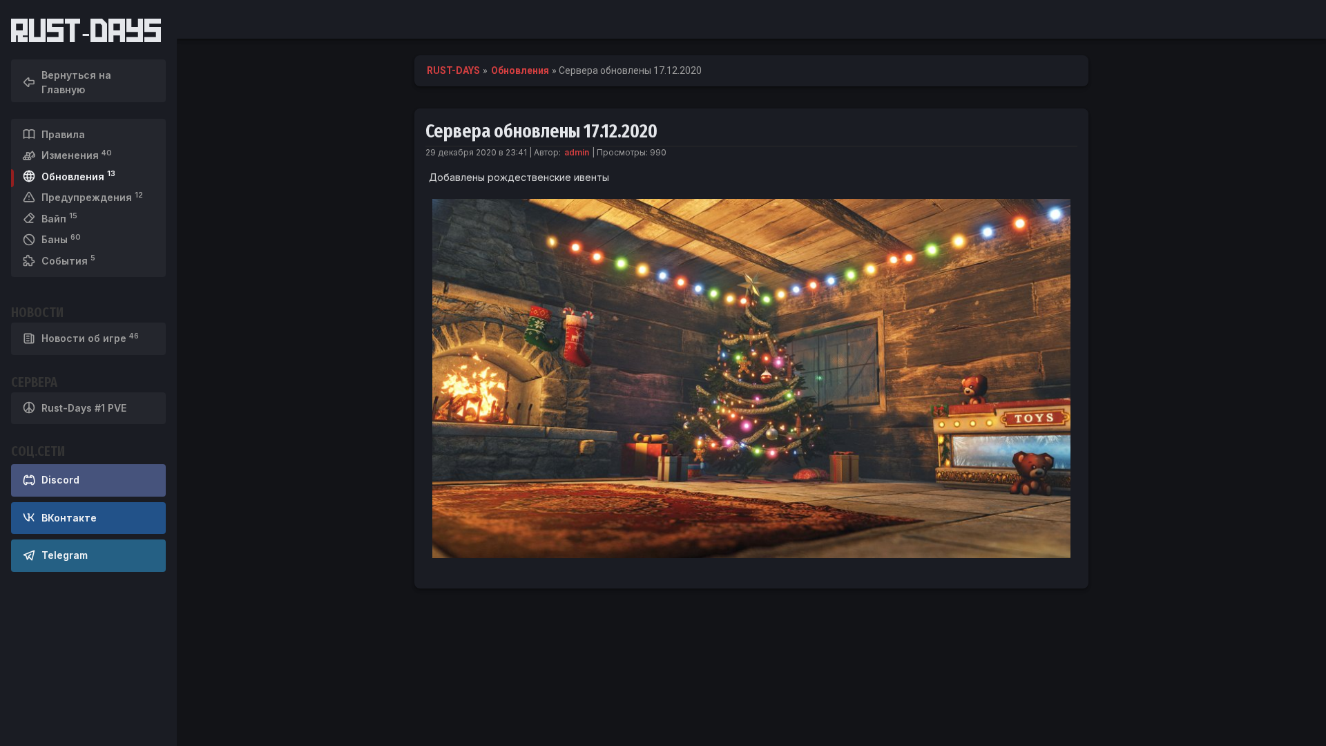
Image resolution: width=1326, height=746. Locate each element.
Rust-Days (86, 31)
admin (576, 152)
